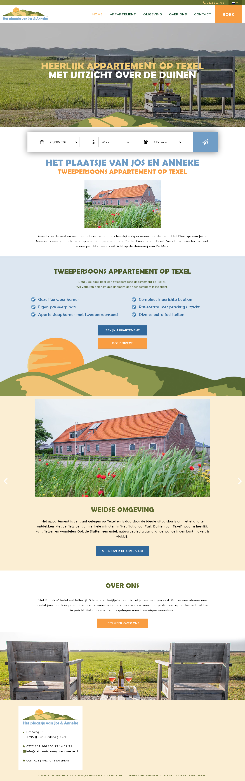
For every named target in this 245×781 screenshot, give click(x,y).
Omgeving (152, 14)
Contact (202, 14)
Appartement (123, 14)
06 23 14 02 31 (61, 746)
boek (228, 14)
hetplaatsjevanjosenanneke (82, 775)
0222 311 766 (215, 2)
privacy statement (55, 760)
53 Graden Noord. (195, 775)
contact (32, 760)
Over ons (178, 14)
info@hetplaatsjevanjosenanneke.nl (52, 751)
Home (97, 14)
